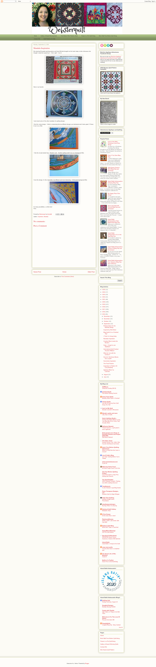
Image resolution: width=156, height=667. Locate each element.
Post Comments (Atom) (67, 276)
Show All (121, 627)
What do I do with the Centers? (109, 353)
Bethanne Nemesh (107, 426)
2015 (104, 314)
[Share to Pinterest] (63, 214)
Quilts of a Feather (108, 560)
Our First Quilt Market (108, 532)
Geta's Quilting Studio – (109, 418)
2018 (104, 306)
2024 (104, 292)
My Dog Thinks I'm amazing (109, 505)
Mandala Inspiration (109, 338)
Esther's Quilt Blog (108, 525)
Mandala (46, 216)
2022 (104, 297)
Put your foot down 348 (108, 620)
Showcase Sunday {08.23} (109, 388)
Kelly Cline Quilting (108, 497)
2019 (104, 304)
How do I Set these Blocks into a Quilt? (110, 357)
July (105, 377)
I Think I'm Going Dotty (110, 336)
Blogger (87, 663)
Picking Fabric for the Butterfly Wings (109, 326)
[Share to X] (60, 214)
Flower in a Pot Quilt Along (88, 36)
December (107, 316)
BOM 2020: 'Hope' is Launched (110, 527)
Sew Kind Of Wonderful (109, 535)
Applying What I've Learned (108, 370)
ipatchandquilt (106, 392)
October (106, 321)
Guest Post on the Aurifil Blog (110, 561)
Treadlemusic (106, 486)
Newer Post (37, 272)
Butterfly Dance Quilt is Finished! (111, 398)
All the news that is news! (109, 515)
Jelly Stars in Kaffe (107, 414)
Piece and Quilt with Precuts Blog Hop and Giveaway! (114, 207)
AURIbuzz (105, 387)
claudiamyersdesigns (108, 504)
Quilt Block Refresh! (107, 437)
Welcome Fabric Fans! (109, 466)
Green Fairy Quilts (107, 396)
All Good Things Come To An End (111, 468)
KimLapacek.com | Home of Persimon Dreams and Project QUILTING (111, 434)
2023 (104, 294)
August (106, 374)
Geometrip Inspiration (109, 361)
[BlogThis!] (58, 214)
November (107, 318)
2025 (104, 289)
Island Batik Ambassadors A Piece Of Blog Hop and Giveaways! (115, 248)
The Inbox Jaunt (107, 440)
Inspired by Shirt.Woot (109, 330)
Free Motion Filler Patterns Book (69, 36)
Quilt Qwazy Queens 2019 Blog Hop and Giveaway (114, 169)
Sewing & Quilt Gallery (109, 509)
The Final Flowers (108, 363)
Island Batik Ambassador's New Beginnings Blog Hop (114, 221)
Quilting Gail (106, 600)
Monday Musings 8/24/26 (108, 607)
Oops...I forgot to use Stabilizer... (109, 345)
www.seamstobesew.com (110, 462)
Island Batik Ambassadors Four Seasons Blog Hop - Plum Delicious (115, 262)
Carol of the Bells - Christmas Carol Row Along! (114, 143)
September (107, 323)
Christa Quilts (106, 401)
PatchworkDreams (107, 519)
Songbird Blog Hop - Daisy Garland (111, 625)
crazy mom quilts (107, 547)
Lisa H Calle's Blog (108, 455)
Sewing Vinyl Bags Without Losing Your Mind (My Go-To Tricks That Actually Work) (111, 421)
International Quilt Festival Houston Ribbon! (110, 349)
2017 (104, 309)
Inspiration (40, 216)
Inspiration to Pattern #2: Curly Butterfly (110, 366)
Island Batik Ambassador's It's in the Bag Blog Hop (114, 234)
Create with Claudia (108, 610)
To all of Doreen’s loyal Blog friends (111, 487)
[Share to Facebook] (61, 214)
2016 (104, 311)
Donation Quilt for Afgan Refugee (110, 494)
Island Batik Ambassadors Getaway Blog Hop (115, 182)
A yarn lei (104, 463)
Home (35, 36)
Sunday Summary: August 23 (110, 602)
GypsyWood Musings (108, 530)
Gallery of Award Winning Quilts (49, 36)
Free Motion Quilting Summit (109, 393)
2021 (104, 299)
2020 (104, 302)
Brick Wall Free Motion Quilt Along (108, 36)
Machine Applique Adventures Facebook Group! (110, 57)
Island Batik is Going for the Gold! (111, 543)
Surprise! (104, 556)
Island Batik (106, 542)
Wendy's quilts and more (109, 413)
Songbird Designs (107, 605)
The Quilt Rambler (107, 479)
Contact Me (37, 39)
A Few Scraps (106, 514)
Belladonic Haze (106, 510)
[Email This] (56, 214)
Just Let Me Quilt (107, 408)
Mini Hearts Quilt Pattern (107, 650)
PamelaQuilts (106, 623)
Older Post (91, 272)
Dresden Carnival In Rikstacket (110, 409)
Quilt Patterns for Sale (49, 39)
